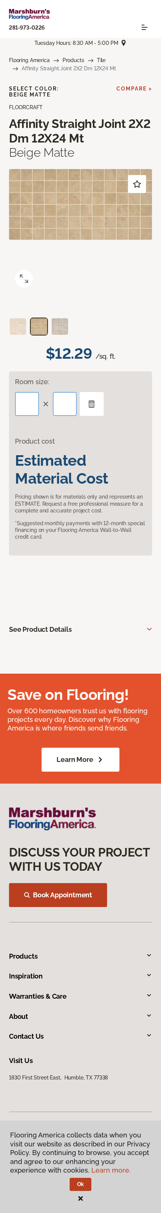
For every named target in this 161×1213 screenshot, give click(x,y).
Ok (80, 1184)
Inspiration (26, 976)
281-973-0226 (27, 28)
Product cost (35, 441)
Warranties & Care (38, 996)
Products (73, 60)
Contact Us (26, 1036)
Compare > (134, 89)
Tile (101, 60)
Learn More (75, 759)
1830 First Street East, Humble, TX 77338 (58, 1078)
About (18, 1016)
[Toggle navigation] (144, 27)
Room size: (32, 382)
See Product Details (40, 629)
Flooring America (29, 60)
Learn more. (111, 1170)
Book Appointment (62, 895)
